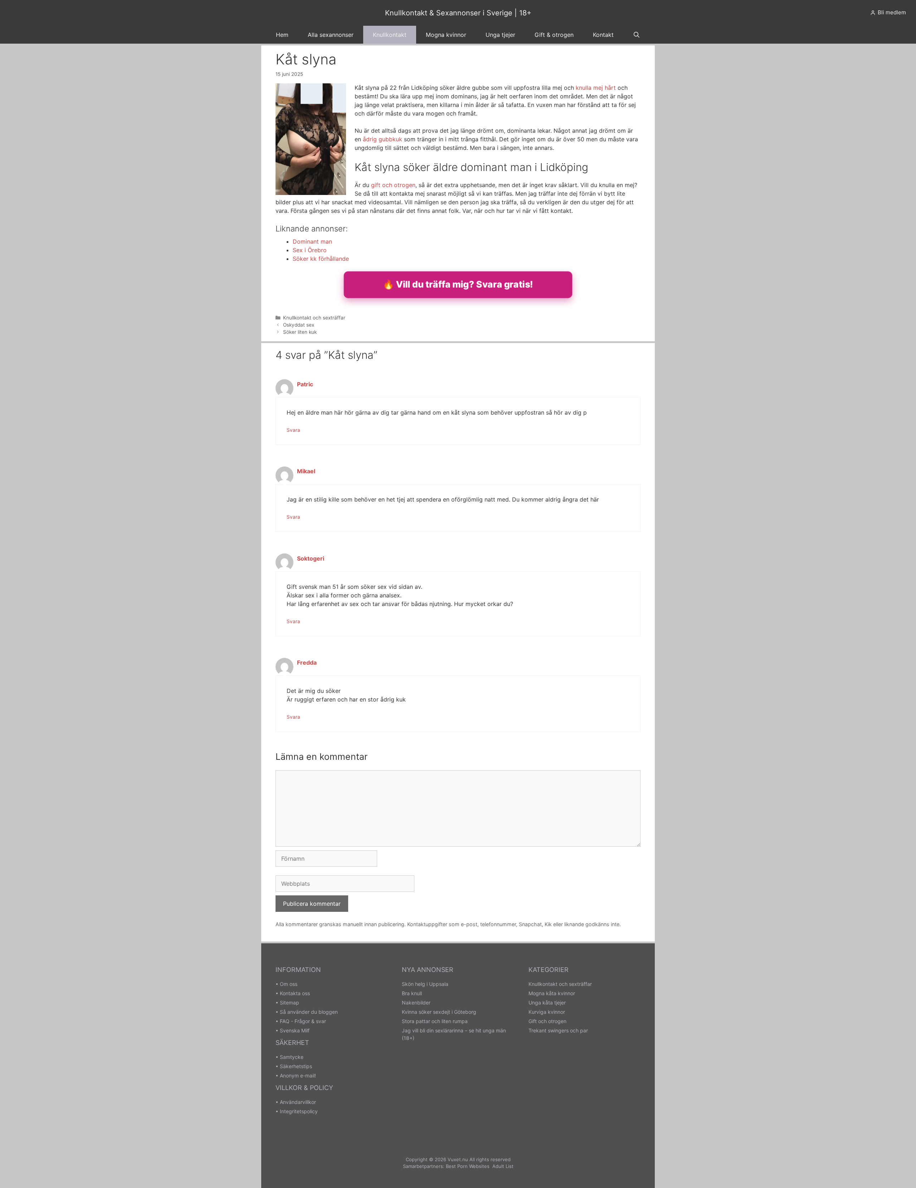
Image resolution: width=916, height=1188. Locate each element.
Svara (293, 430)
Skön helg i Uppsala (425, 984)
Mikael (306, 471)
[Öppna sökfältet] (636, 35)
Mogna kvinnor (446, 34)
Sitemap (289, 1002)
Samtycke (291, 1057)
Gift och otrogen (547, 1021)
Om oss (288, 984)
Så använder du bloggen (309, 1012)
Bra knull (412, 993)
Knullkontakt (389, 34)
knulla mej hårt (596, 87)
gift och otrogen (393, 185)
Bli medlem (892, 12)
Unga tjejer (500, 34)
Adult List (502, 1166)
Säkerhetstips (296, 1066)
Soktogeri (310, 558)
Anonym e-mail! (298, 1075)
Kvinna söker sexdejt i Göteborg (439, 1012)
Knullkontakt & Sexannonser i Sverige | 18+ (458, 13)
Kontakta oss (295, 993)
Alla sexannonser (331, 34)
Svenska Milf (295, 1030)
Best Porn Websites (467, 1166)
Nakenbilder (416, 1002)
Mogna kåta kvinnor (551, 993)
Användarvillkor (298, 1102)
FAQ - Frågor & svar (303, 1021)
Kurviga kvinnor (546, 1012)
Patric (305, 384)
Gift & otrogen (554, 34)
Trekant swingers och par (558, 1030)
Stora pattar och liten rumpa (435, 1021)
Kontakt (603, 34)
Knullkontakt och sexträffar (314, 318)
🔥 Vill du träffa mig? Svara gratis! (458, 284)
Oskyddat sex (298, 325)
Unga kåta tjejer (547, 1002)
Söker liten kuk (300, 332)
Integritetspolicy (299, 1111)
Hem (282, 34)
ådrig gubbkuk (382, 139)
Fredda (307, 662)
